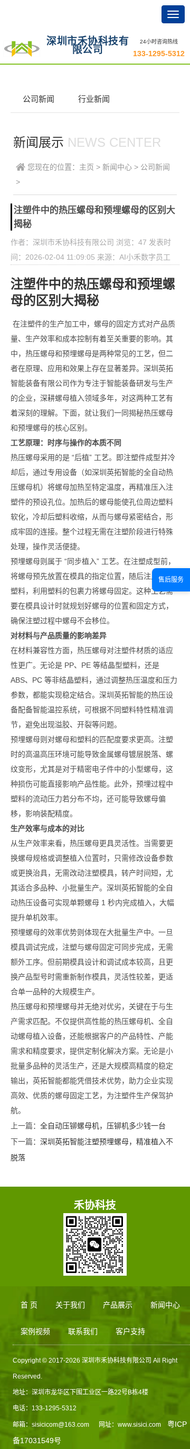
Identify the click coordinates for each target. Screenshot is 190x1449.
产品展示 (117, 1305)
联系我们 (83, 1331)
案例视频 (35, 1331)
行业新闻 (94, 98)
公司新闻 (38, 98)
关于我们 (70, 1305)
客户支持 (130, 1331)
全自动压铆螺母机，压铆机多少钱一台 (103, 1125)
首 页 (29, 1305)
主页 (86, 167)
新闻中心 (117, 167)
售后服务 (171, 580)
